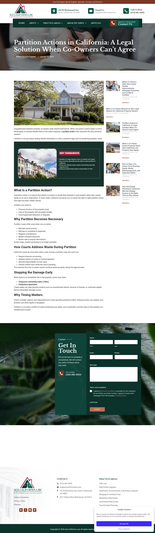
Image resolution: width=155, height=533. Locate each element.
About (33, 23)
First (91, 346)
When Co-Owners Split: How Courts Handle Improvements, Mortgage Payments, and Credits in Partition (130, 88)
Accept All (124, 524)
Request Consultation (126, 22)
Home (21, 23)
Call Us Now (136, 10)
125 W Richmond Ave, (68, 10)
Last (115, 346)
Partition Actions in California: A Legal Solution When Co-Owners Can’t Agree (130, 126)
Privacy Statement (124, 529)
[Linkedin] (34, 510)
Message (93, 365)
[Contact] (113, 23)
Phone (118, 353)
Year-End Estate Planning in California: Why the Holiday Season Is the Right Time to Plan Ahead (131, 191)
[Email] (91, 11)
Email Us (99, 10)
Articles (96, 23)
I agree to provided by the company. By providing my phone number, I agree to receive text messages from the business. (114, 393)
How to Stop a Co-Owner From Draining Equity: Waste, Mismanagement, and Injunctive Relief (131, 168)
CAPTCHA (93, 402)
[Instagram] (25, 510)
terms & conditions (108, 391)
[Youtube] (30, 510)
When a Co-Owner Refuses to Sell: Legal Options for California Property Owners (122, 110)
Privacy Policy (120, 396)
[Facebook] (21, 510)
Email (92, 353)
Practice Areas (51, 23)
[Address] (54, 11)
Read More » (126, 102)
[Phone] (126, 11)
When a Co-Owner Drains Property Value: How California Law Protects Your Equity (131, 147)
